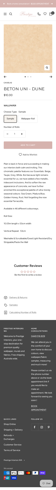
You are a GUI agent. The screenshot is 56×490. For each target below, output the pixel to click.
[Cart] (50, 14)
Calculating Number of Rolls (22, 312)
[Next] (51, 77)
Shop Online (10, 424)
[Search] (10, 14)
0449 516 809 (38, 336)
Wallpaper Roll (28, 118)
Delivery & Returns (18, 297)
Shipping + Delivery (13, 429)
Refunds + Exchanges (9, 437)
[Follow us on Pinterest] (48, 427)
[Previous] (5, 77)
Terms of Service (12, 450)
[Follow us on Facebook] (34, 427)
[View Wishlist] (45, 14)
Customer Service (12, 444)
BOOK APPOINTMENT (40, 4)
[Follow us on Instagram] (41, 427)
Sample (10, 118)
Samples (13, 305)
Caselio (8, 83)
